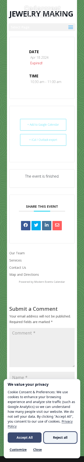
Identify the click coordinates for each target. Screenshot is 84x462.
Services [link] (15, 260)
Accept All (25, 437)
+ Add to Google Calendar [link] (43, 125)
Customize (18, 449)
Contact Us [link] (17, 267)
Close (37, 449)
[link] (42, 11)
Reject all (60, 437)
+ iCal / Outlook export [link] (43, 140)
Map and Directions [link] (24, 274)
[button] (42, 27)
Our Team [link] (17, 253)
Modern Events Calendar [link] (49, 281)
